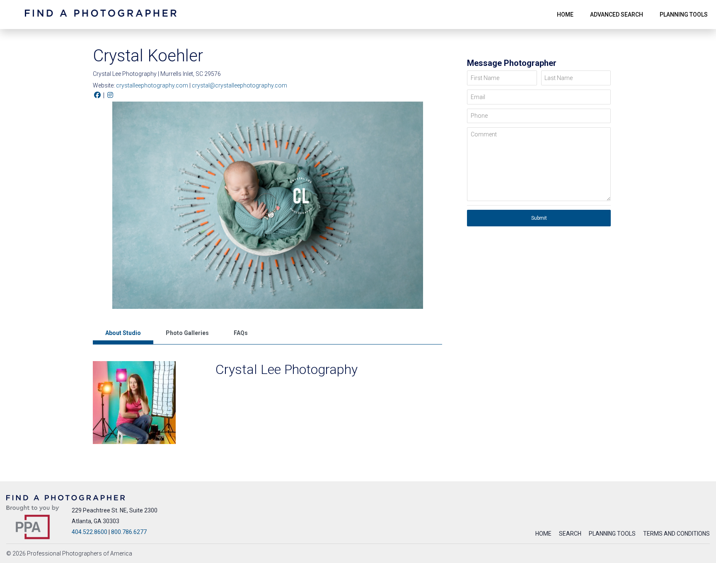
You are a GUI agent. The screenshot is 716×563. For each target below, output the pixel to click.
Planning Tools (612, 533)
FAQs (241, 333)
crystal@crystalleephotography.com (239, 85)
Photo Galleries (187, 333)
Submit (539, 218)
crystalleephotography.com (152, 85)
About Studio (123, 333)
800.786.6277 (129, 532)
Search (570, 533)
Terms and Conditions (676, 533)
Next (438, 207)
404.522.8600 (89, 532)
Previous (97, 207)
